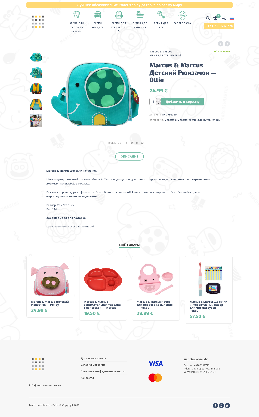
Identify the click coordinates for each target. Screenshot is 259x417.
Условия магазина (93, 364)
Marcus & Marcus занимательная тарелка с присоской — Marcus (102, 305)
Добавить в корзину (182, 101)
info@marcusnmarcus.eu (45, 385)
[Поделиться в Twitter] (131, 143)
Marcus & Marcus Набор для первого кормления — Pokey (155, 305)
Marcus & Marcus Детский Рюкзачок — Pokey (50, 303)
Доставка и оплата (93, 358)
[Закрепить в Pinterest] (136, 143)
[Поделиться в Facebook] (125, 143)
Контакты (87, 378)
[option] (36, 57)
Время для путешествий (165, 55)
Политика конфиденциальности (103, 371)
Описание (129, 156)
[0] (215, 18)
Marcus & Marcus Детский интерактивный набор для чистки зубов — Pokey (208, 306)
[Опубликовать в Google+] (141, 143)
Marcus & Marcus (160, 51)
